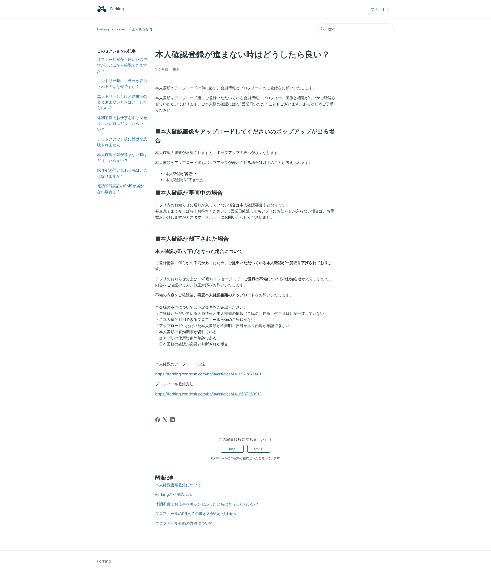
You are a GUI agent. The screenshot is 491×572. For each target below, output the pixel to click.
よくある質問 (142, 29)
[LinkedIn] (172, 419)
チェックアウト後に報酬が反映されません (122, 142)
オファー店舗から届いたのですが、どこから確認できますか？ (122, 65)
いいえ (258, 449)
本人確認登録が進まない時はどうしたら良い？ (122, 157)
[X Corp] (165, 419)
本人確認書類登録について (178, 485)
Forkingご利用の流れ (173, 494)
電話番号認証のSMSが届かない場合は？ (120, 188)
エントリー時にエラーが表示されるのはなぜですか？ (122, 83)
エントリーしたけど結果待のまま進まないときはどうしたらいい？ (122, 102)
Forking (103, 29)
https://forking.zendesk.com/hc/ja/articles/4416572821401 (208, 374)
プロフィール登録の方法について (184, 523)
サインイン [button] (380, 9)
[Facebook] (157, 419)
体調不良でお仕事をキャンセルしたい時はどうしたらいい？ (122, 123)
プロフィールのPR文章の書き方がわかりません (196, 513)
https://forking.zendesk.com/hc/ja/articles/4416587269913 (208, 393)
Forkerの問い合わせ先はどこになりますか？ (122, 173)
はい (232, 449)
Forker (120, 29)
